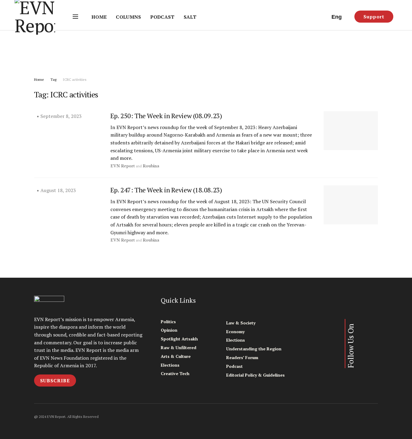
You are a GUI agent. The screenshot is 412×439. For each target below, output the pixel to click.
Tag (53, 79)
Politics (168, 321)
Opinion (169, 330)
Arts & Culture (176, 356)
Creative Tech (175, 373)
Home (99, 17)
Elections (170, 365)
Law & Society (240, 323)
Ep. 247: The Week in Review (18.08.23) (166, 189)
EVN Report (122, 166)
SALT (190, 17)
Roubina (151, 166)
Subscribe (55, 380)
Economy (235, 331)
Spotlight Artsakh (179, 339)
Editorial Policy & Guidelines (255, 375)
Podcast (162, 17)
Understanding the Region (253, 349)
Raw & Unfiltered (178, 347)
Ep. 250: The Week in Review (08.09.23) (166, 115)
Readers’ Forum (242, 357)
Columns (128, 17)
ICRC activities (75, 79)
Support (373, 16)
